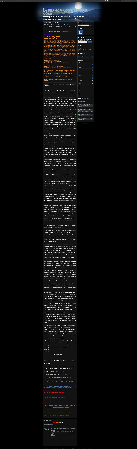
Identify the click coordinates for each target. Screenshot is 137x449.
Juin (80, 70)
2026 (79, 62)
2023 (79, 87)
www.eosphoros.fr (64, 374)
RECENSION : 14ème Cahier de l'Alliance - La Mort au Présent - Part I (60, 26)
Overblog (87, 123)
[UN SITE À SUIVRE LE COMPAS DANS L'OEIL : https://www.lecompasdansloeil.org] (86, 111)
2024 (79, 86)
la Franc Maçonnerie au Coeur (65, 12)
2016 (79, 94)
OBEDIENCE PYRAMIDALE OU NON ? (84, 49)
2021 (79, 89)
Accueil (79, 47)
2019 (79, 91)
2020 (79, 90)
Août (80, 64)
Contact (79, 50)
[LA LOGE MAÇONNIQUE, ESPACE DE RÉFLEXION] (85, 119)
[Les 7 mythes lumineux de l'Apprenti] (85, 115)
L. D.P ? (79, 48)
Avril (80, 75)
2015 (79, 95)
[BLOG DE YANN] (81, 101)
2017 (79, 93)
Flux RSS (80, 32)
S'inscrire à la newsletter (48, 424)
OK (90, 25)
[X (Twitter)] (105, 1)
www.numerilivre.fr (59, 371)
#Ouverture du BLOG (82, 56)
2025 (79, 85)
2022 (79, 88)
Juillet (80, 67)
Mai (79, 72)
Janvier (80, 83)
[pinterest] (107, 1)
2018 (79, 92)
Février (80, 80)
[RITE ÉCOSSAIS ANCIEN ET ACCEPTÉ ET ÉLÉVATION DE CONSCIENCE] (85, 106)
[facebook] (104, 1)
